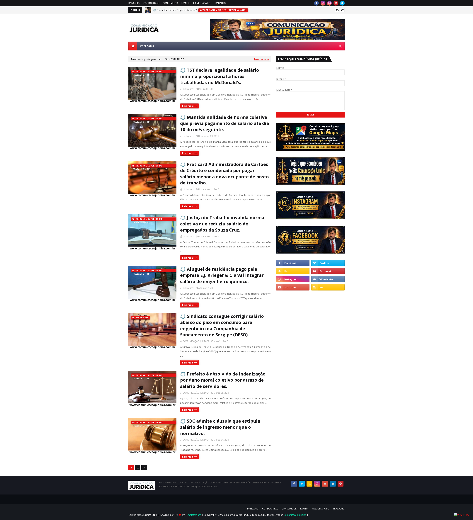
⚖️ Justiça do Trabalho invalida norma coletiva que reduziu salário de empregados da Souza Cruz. (222, 223)
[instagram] (323, 3)
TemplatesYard (193, 514)
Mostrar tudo (261, 59)
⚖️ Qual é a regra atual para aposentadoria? (178, 10)
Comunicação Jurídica (295, 514)
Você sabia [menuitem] (147, 46)
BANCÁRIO (134, 3)
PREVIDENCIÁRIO (201, 3)
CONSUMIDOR (170, 3)
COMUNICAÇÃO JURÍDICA (196, 341)
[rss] (292, 271)
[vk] (328, 279)
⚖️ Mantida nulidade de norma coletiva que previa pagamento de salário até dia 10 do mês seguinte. (224, 123)
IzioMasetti (188, 89)
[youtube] (292, 287)
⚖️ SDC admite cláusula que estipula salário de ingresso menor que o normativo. (220, 427)
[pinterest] (336, 3)
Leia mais (187, 106)
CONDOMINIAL (151, 3)
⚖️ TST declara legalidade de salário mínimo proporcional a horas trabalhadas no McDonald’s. (219, 76)
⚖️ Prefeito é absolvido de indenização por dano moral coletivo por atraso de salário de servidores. (223, 380)
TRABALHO (220, 3)
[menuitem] (132, 46)
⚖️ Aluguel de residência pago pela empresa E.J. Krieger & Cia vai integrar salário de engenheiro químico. (222, 275)
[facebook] (316, 3)
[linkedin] (333, 484)
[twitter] (342, 3)
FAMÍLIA (185, 3)
